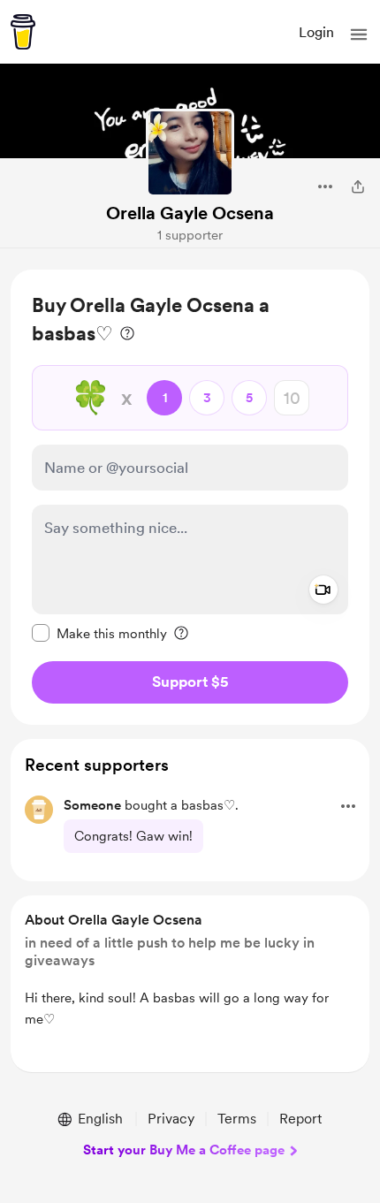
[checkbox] (99, 632)
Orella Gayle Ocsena (190, 213)
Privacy (171, 1118)
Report (300, 1118)
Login (316, 32)
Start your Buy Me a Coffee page (184, 1150)
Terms (236, 1118)
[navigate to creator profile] (190, 153)
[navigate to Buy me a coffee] (23, 31)
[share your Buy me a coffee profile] (358, 186)
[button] (358, 34)
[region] (190, 497)
